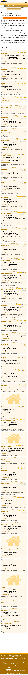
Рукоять (4, 305)
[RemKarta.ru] (6, 1)
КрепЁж (4, 84)
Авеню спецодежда (8, 371)
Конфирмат (5, 197)
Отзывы (15, 5)
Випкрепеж (5, 245)
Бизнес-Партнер (7, 524)
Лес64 (3, 183)
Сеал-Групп (5, 260)
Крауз (3, 602)
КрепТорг (4, 511)
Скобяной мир (6, 107)
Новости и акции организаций (13, 673)
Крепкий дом (6, 446)
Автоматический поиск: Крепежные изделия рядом (15, 18)
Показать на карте (5, 61)
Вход (26, 1)
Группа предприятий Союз (11, 549)
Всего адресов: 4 (5, 109)
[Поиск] (5, 6)
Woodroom (5, 483)
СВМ (3, 459)
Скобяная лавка (7, 289)
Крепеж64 (4, 130)
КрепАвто (4, 610)
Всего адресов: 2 (5, 132)
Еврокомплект (6, 273)
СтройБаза (5, 344)
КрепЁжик (5, 117)
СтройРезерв (6, 155)
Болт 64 (4, 69)
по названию (10, 47)
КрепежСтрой (6, 321)
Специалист (5, 140)
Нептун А (4, 229)
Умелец (4, 53)
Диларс (4, 562)
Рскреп (3, 407)
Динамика (5, 588)
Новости (10, 5)
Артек (3, 498)
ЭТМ (2, 98)
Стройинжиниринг (8, 420)
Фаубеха (4, 358)
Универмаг (5, 334)
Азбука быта (6, 213)
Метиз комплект (7, 623)
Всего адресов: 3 (5, 100)
